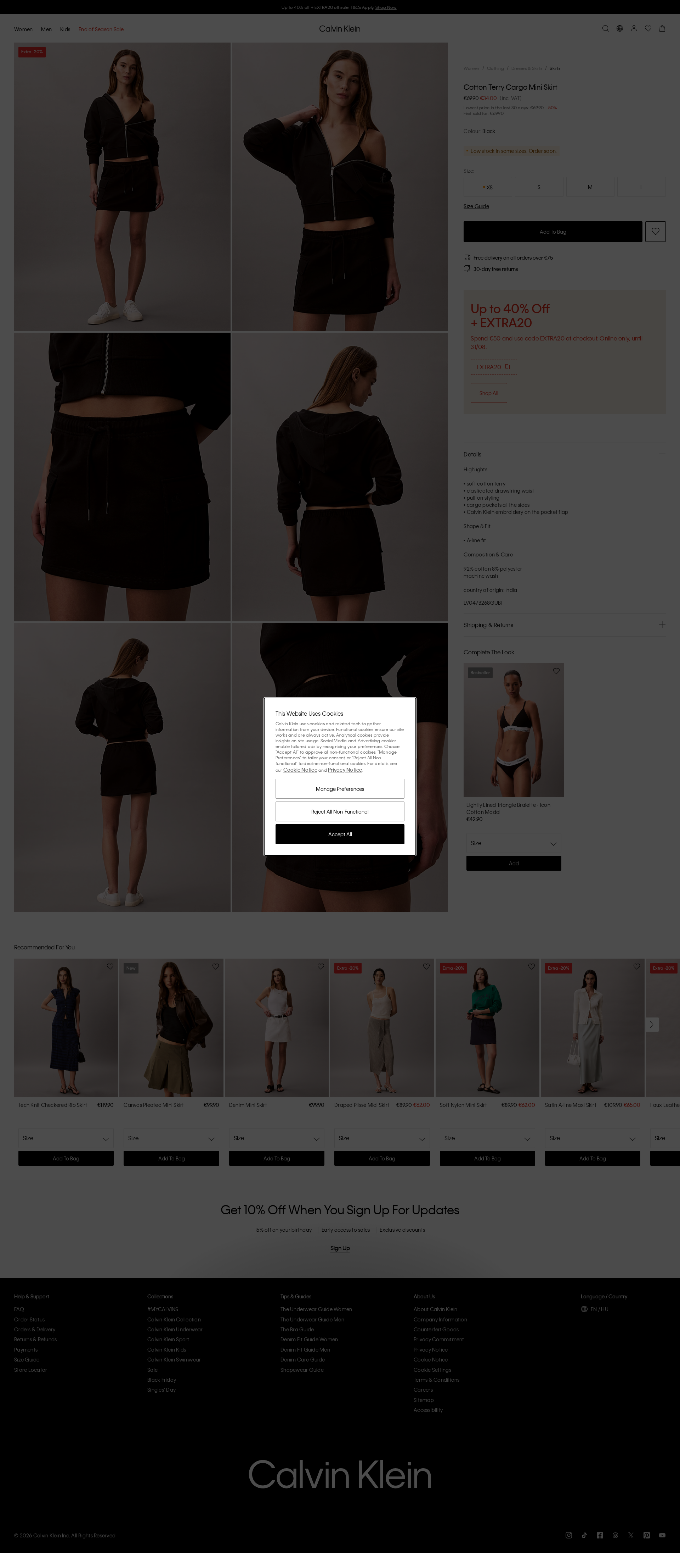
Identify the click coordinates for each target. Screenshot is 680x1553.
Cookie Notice (300, 769)
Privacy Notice (345, 769)
